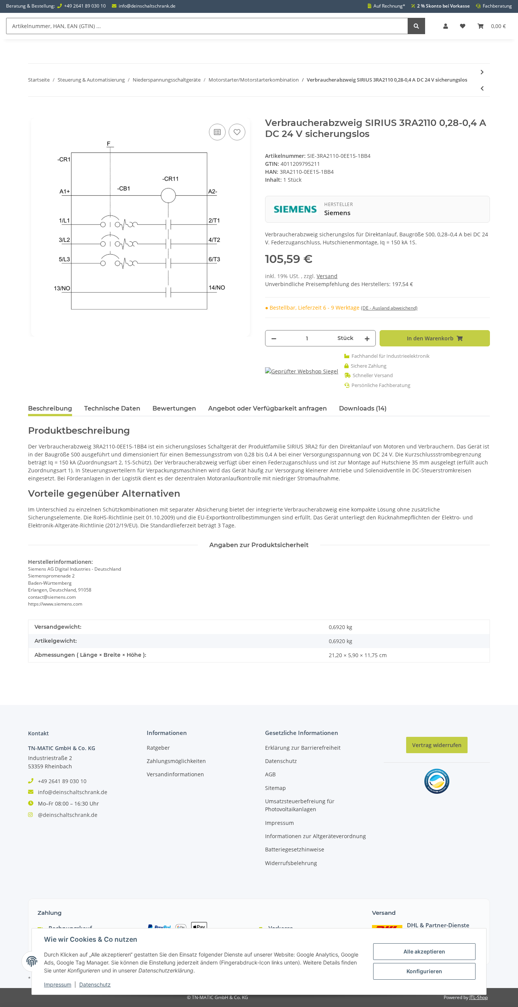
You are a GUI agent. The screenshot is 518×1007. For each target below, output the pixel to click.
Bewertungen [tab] (174, 408)
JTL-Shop (478, 997)
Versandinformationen (175, 774)
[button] (445, 26)
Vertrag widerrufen (436, 745)
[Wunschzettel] (462, 26)
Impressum (279, 822)
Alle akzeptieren (424, 951)
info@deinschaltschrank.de (147, 6)
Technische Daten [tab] (112, 408)
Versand (327, 276)
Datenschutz (281, 761)
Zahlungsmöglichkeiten (176, 761)
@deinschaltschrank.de (67, 814)
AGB (270, 774)
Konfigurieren (424, 971)
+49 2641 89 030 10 (85, 6)
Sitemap (275, 787)
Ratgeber (158, 747)
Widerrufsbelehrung (291, 863)
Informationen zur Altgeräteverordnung (315, 836)
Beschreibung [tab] (50, 408)
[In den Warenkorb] (34, 113)
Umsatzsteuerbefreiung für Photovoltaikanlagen (299, 805)
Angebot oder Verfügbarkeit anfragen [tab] (267, 408)
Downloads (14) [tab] (363, 408)
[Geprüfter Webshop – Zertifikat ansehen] (301, 371)
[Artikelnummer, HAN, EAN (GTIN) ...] (416, 26)
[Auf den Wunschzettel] (237, 132)
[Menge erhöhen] (367, 338)
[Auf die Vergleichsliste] (217, 132)
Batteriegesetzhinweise (294, 849)
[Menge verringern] (273, 338)
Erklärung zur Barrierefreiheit (303, 747)
